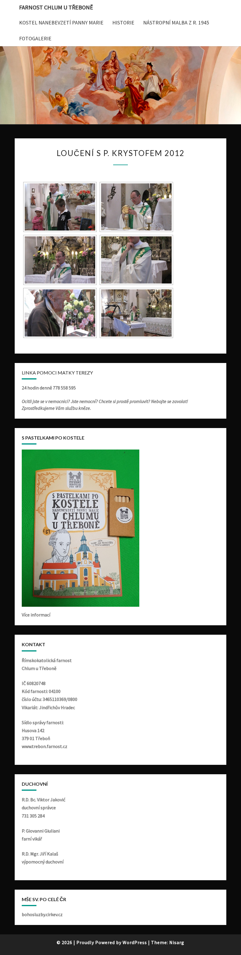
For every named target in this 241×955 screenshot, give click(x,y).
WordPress (135, 942)
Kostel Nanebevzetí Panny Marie (61, 22)
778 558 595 (64, 388)
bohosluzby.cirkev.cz (42, 914)
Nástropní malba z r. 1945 (176, 22)
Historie (123, 22)
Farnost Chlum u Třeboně (56, 7)
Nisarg (176, 942)
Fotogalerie (35, 38)
